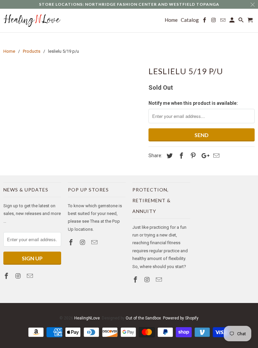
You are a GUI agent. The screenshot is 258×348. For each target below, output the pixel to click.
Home (171, 20)
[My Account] (232, 21)
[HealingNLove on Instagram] (19, 275)
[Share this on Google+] (203, 155)
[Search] (242, 21)
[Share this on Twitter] (168, 155)
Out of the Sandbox (143, 318)
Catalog (190, 20)
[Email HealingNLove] (30, 275)
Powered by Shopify (181, 318)
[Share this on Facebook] (180, 155)
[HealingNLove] (32, 21)
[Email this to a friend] (215, 155)
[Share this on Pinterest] (192, 155)
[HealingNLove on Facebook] (7, 275)
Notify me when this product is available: (193, 103)
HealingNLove (87, 318)
